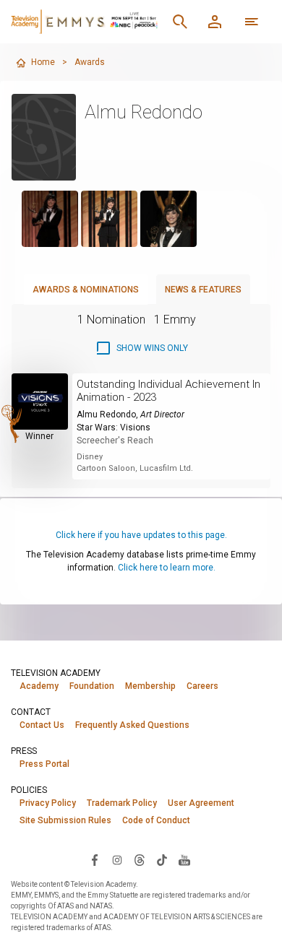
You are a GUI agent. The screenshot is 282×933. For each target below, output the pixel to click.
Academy (39, 686)
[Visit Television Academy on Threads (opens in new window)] (139, 859)
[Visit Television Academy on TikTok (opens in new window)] (162, 859)
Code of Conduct (156, 820)
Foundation (91, 686)
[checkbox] (141, 348)
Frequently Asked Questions (132, 725)
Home (43, 62)
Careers (202, 686)
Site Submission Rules (65, 820)
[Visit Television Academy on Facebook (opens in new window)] (94, 859)
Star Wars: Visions (113, 427)
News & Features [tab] (203, 290)
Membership (150, 686)
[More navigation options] (251, 21)
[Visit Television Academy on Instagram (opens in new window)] (117, 859)
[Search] (180, 21)
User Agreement (201, 803)
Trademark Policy (122, 803)
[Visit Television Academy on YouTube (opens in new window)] (184, 859)
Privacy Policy (48, 803)
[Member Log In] (214, 21)
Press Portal (44, 764)
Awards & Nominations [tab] (86, 290)
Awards (89, 62)
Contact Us (42, 725)
